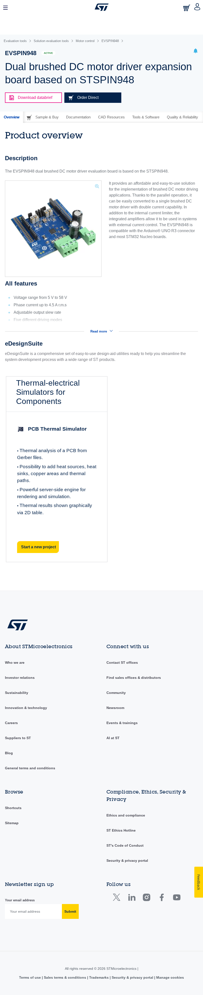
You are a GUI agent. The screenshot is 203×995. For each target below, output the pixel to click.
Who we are (15, 662)
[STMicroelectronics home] (101, 7)
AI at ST (113, 738)
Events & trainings (122, 723)
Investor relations (20, 678)
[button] (5, 7)
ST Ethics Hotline (121, 830)
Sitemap (12, 823)
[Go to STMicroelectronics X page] (117, 898)
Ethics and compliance (125, 815)
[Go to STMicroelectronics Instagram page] (146, 898)
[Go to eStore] (187, 8)
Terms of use (30, 977)
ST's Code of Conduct (125, 845)
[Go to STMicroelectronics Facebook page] (161, 898)
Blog (9, 753)
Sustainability (16, 693)
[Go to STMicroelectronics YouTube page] (176, 898)
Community (116, 693)
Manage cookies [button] (169, 977)
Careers (11, 723)
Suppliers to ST (18, 738)
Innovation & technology (26, 708)
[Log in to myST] (197, 7)
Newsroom (115, 708)
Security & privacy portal (127, 860)
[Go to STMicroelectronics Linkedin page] (131, 898)
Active (48, 53)
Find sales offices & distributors (133, 678)
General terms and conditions (30, 768)
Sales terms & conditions (65, 977)
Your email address (20, 900)
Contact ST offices (122, 662)
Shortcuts (13, 808)
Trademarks (99, 977)
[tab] (11, 117)
